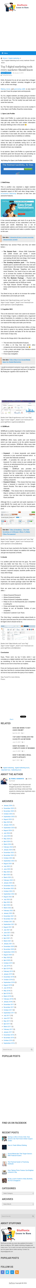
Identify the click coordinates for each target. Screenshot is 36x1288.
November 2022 (9, 888)
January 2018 (8, 1002)
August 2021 (8, 927)
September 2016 (9, 1043)
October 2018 (8, 979)
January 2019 (8, 974)
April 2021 (7, 938)
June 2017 (7, 1018)
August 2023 (8, 863)
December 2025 (9, 808)
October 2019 (8, 963)
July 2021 (7, 930)
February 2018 (8, 999)
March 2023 (7, 877)
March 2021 (7, 941)
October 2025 (8, 814)
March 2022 (7, 908)
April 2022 (7, 905)
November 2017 (9, 1007)
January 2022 (8, 913)
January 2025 (8, 825)
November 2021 (9, 919)
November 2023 (9, 855)
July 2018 (7, 988)
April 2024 (7, 841)
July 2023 (7, 866)
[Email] (12, 1272)
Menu (6, 53)
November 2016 (9, 1038)
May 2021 (7, 935)
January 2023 (8, 883)
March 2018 (7, 996)
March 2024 (7, 844)
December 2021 (9, 916)
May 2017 (7, 1021)
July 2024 (7, 833)
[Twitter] (7, 1272)
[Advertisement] (18, 32)
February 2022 (8, 910)
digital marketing (8, 768)
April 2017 (7, 1024)
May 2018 (7, 991)
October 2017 (8, 1010)
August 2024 (8, 830)
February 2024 (8, 847)
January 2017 (8, 1032)
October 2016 (8, 1040)
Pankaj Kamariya (7, 75)
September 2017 (9, 1013)
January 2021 (8, 944)
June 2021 (7, 933)
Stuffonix (12, 1283)
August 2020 (8, 955)
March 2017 (7, 1026)
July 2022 (7, 899)
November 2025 (9, 811)
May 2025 (7, 822)
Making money (6, 89)
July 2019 (7, 966)
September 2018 (9, 982)
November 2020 (9, 949)
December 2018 (9, 977)
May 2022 (7, 902)
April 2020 (7, 960)
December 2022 (9, 886)
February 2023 (8, 880)
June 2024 (7, 836)
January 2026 (8, 805)
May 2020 (7, 957)
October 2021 (8, 921)
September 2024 (9, 828)
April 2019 (7, 968)
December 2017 (9, 1004)
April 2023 (7, 874)
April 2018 (7, 993)
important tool (5, 770)
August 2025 (8, 819)
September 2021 (9, 924)
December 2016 (9, 1035)
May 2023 (7, 872)
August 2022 (8, 897)
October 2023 (8, 858)
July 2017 (7, 1015)
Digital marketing (6, 73)
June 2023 (7, 869)
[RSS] (17, 1272)
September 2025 (9, 816)
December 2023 (9, 852)
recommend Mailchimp (8, 193)
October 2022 (8, 891)
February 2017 (8, 1029)
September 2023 (9, 861)
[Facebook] (2, 1272)
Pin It (11, 719)
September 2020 (9, 952)
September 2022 (9, 894)
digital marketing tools (22, 768)
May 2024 (7, 839)
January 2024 (8, 850)
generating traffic (20, 89)
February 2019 (8, 971)
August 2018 (8, 985)
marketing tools (16, 770)
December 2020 (9, 946)
